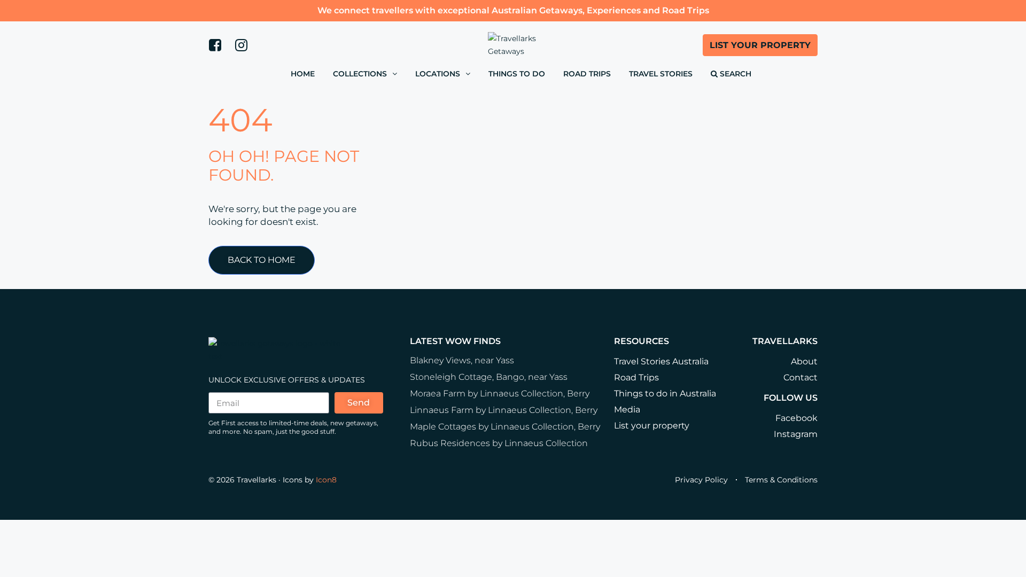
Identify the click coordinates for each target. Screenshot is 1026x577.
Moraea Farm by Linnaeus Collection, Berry (499, 393)
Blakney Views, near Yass (462, 360)
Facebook (796, 418)
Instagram (796, 434)
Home (303, 74)
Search (734, 74)
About (804, 361)
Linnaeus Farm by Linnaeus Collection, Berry (503, 410)
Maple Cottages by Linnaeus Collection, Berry (505, 427)
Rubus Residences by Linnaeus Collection (499, 443)
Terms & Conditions (781, 480)
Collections (360, 74)
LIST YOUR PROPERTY (760, 45)
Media (627, 409)
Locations (437, 74)
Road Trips (587, 74)
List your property (651, 425)
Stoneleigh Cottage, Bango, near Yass (489, 377)
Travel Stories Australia (661, 361)
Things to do (516, 74)
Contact (800, 377)
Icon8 (326, 480)
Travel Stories (661, 74)
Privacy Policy (701, 480)
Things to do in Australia (665, 393)
